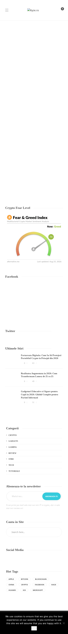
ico (24, 590)
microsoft (38, 590)
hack (53, 584)
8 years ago (19, 183)
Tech (8, 141)
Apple (11, 579)
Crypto (13, 435)
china (11, 584)
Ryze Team (9, 183)
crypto (24, 584)
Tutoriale (14, 471)
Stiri (11, 459)
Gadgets (13, 441)
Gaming (13, 447)
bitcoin (24, 579)
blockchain (41, 579)
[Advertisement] (34, 56)
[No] (63, 623)
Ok (34, 628)
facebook (39, 584)
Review (12, 453)
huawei (12, 590)
